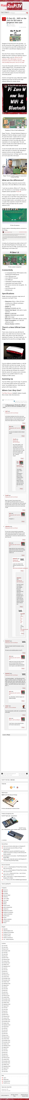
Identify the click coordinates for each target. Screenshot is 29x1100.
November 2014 (6, 1021)
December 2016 (6, 978)
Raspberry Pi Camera (7, 910)
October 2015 (6, 1002)
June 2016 (5, 988)
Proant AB (18, 191)
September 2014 (6, 1024)
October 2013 (6, 1043)
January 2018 (6, 961)
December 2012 (6, 1061)
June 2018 (5, 954)
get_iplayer (5, 893)
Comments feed (6, 1081)
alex (9, 399)
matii (6, 411)
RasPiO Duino (6, 915)
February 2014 (6, 1037)
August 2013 (6, 1047)
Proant (19, 402)
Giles (4, 876)
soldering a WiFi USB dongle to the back (12, 59)
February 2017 (6, 974)
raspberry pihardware (7, 914)
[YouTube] (17, 787)
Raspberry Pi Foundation (8, 932)
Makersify (5, 929)
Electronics (5, 890)
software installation (7, 919)
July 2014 (5, 1028)
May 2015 (5, 1011)
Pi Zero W (22, 401)
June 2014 (5, 1030)
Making (4, 903)
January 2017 (6, 976)
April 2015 (5, 1012)
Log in (4, 1077)
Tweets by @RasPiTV (6, 883)
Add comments (23, 27)
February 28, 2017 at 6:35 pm (11, 642)
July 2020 (5, 945)
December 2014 (6, 1019)
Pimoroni (10, 393)
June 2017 (5, 969)
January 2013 (6, 1059)
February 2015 (6, 1016)
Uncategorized (6, 921)
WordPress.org (6, 1083)
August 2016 (6, 985)
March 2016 (5, 993)
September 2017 (6, 966)
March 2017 (5, 973)
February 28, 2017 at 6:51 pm (20, 581)
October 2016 (6, 981)
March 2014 (5, 1035)
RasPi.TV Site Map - (8, 779)
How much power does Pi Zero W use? (23, 774)
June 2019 (5, 947)
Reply (24, 423)
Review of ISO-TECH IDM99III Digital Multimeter (17, 879)
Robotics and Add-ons (8, 937)
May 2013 (5, 1052)
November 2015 (6, 1000)
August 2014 (6, 1026)
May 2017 (5, 971)
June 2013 (5, 1050)
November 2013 (6, 1042)
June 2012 (5, 1071)
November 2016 (6, 980)
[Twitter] (14, 787)
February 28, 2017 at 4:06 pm (16, 441)
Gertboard (5, 891)
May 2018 (5, 956)
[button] (11, 355)
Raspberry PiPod (7, 935)
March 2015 (5, 1014)
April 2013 (5, 1054)
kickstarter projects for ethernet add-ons (12, 60)
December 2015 (6, 999)
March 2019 (5, 949)
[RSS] (11, 787)
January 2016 (6, 997)
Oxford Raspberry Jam (8, 930)
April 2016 (5, 992)
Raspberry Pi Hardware (11, 25)
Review (4, 917)
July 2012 (5, 1069)
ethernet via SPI (18, 57)
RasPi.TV (7, 5)
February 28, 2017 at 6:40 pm (16, 561)
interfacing (5, 896)
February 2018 (6, 959)
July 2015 (5, 1007)
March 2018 (5, 957)
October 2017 (6, 964)
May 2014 (5, 1031)
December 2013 (6, 1040)
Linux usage (5, 900)
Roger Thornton (24, 402)
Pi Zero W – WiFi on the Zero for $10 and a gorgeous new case (16, 20)
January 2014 (6, 1038)
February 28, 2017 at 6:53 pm (11, 675)
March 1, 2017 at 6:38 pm (14, 719)
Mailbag (5, 902)
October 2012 (6, 1064)
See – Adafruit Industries (8, 939)
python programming (7, 907)
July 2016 (5, 987)
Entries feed (5, 1079)
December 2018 (6, 950)
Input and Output (6, 895)
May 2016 (5, 990)
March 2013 (5, 1056)
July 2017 (5, 968)
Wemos (4, 922)
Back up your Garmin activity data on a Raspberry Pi (14, 846)
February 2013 (6, 1057)
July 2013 (5, 1049)
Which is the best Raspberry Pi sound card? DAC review (8, 774)
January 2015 (6, 1018)
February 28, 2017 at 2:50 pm (11, 528)
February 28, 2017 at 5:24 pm (20, 466)
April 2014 (5, 1033)
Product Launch (11, 24)
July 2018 (5, 952)
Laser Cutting (6, 898)
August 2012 (6, 1068)
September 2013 (6, 1045)
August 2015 (6, 1006)
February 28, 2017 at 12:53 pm (11, 412)
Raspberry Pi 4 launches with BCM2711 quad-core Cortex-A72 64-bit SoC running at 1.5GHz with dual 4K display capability (14, 853)
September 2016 (6, 983)
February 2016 (6, 995)
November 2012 (6, 1062)
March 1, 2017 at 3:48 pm (10, 707)
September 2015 (6, 1004)
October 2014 (6, 1023)
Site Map (12, 1094)
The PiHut (4, 393)
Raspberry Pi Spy (7, 934)
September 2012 (6, 1066)
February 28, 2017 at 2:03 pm (11, 497)
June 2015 (5, 1009)
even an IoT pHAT (19, 62)
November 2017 (6, 962)
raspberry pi (5, 908)
